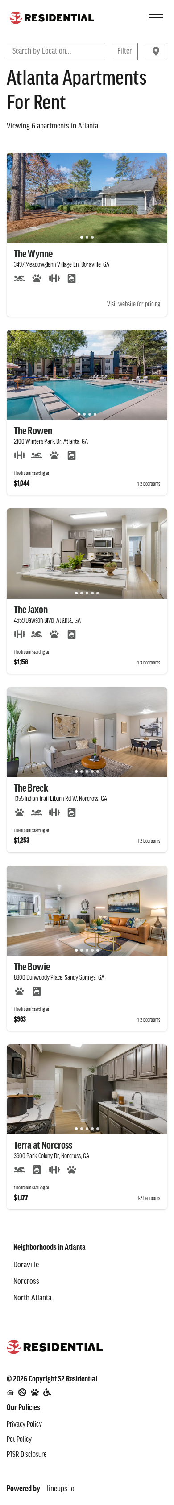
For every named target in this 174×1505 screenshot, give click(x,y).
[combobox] (13, 51)
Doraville (26, 1265)
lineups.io (61, 1487)
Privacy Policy (24, 1425)
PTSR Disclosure (27, 1455)
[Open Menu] (156, 18)
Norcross (26, 1281)
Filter (124, 51)
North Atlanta (32, 1298)
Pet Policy (19, 1440)
